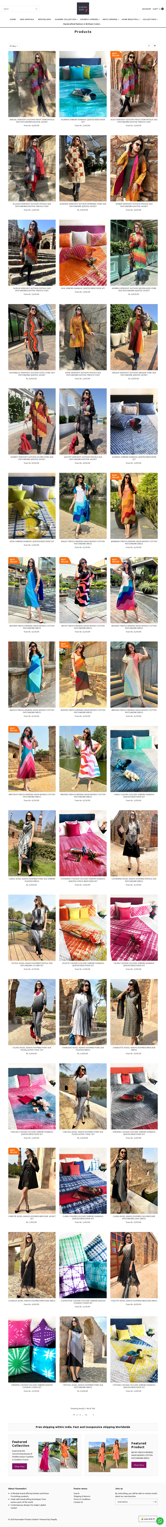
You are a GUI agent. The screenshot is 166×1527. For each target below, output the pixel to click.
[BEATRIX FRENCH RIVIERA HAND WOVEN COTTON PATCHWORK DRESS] (32, 590)
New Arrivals (27, 19)
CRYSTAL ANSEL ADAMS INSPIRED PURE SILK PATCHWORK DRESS (83, 1386)
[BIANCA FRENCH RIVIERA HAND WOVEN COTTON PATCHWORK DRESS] (32, 674)
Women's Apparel (89, 19)
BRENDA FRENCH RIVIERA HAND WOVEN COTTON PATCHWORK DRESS (134, 711)
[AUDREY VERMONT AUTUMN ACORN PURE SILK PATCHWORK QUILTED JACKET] (32, 421)
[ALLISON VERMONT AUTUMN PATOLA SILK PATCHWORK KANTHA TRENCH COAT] (32, 168)
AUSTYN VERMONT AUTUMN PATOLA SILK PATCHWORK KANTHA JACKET (83, 458)
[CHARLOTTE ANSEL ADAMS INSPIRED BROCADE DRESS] (134, 1012)
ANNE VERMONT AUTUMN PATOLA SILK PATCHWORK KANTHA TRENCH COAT (83, 373)
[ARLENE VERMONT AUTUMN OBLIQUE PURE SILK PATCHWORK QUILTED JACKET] (134, 337)
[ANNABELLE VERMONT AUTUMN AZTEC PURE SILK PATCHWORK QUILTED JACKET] (32, 337)
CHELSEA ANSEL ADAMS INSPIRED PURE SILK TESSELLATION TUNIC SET (83, 1133)
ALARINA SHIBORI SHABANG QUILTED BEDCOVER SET (83, 120)
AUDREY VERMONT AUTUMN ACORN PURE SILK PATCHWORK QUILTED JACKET (31, 458)
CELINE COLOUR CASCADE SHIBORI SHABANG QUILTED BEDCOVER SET (134, 964)
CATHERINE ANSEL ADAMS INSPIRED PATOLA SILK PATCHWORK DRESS (134, 879)
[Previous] (4, 25)
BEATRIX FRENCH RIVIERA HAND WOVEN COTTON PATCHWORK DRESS (31, 626)
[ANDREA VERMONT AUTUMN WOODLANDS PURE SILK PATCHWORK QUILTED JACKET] (134, 253)
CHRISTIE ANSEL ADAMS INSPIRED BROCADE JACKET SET (32, 1217)
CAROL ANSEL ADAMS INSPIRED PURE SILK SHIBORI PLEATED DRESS (32, 879)
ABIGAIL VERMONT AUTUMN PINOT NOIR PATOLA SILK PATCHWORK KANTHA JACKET (32, 120)
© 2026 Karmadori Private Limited (23, 1519)
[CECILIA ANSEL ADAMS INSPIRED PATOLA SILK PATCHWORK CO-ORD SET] (32, 928)
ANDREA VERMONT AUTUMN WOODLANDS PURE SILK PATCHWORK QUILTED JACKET (134, 289)
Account (146, 9)
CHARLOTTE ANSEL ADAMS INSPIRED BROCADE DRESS (134, 1048)
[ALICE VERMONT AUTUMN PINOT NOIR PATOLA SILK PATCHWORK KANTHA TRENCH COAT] (134, 84)
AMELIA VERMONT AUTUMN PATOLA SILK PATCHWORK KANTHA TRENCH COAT (32, 289)
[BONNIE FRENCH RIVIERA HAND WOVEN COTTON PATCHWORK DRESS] (83, 674)
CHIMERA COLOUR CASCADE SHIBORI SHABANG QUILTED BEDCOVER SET (134, 1133)
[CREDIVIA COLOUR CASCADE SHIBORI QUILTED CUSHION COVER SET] (32, 1349)
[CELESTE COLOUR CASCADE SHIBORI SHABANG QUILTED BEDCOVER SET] (83, 928)
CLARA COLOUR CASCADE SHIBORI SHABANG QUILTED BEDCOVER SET (83, 1217)
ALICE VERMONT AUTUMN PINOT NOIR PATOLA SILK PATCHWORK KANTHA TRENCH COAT (134, 120)
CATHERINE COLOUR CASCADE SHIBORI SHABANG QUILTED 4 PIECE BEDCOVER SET (83, 879)
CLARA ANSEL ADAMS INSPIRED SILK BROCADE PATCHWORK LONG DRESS (134, 1217)
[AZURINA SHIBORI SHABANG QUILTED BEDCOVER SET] (134, 421)
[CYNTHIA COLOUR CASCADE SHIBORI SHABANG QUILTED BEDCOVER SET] (134, 1349)
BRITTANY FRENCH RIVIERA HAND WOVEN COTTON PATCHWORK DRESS (32, 795)
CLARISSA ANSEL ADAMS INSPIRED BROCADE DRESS (31, 1300)
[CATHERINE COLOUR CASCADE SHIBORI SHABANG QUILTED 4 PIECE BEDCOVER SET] (83, 843)
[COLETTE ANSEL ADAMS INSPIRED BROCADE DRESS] (134, 1265)
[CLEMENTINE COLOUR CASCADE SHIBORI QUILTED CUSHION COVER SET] (83, 1265)
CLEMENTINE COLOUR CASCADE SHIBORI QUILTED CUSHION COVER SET (83, 1301)
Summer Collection (65, 19)
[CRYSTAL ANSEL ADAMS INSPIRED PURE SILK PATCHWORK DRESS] (83, 1349)
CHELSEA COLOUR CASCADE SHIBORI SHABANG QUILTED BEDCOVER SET (32, 1133)
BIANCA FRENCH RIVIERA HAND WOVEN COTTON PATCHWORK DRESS (32, 711)
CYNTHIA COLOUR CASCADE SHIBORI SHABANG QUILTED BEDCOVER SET (134, 1386)
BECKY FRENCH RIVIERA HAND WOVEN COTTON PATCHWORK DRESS (83, 626)
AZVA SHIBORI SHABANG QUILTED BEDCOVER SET (32, 541)
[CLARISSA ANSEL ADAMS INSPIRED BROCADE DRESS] (32, 1265)
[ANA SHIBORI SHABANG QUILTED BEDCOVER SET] (83, 253)
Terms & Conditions (82, 1499)
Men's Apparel (110, 19)
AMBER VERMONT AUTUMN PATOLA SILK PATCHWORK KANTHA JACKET (134, 204)
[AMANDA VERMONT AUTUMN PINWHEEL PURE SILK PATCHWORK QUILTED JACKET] (83, 168)
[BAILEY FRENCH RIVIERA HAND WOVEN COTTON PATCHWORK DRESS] (83, 506)
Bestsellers (44, 19)
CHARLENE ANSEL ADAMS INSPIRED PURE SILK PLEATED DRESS (83, 1048)
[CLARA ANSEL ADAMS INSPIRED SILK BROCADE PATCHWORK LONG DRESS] (134, 1181)
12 (86, 1414)
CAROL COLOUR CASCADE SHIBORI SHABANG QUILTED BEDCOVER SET (134, 795)
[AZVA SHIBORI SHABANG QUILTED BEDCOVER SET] (32, 506)
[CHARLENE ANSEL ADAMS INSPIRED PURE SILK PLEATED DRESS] (83, 1012)
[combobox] (21, 9)
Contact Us (78, 1502)
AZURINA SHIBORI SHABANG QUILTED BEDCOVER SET (134, 458)
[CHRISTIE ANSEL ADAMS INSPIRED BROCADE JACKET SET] (32, 1181)
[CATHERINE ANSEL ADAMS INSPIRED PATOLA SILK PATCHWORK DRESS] (134, 843)
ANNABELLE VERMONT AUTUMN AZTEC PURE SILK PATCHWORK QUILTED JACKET (32, 373)
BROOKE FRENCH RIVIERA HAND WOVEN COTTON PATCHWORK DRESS (83, 795)
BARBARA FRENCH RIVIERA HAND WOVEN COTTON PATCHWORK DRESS (134, 542)
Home (13, 19)
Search (76, 1493)
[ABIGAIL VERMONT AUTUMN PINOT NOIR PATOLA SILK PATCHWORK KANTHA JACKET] (32, 84)
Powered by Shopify (48, 1519)
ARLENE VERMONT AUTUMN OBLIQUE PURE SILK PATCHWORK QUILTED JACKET (134, 373)
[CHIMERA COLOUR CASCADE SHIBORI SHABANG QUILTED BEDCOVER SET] (134, 1096)
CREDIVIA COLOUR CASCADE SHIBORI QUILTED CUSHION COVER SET (32, 1386)
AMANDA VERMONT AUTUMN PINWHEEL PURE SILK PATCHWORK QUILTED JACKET (83, 204)
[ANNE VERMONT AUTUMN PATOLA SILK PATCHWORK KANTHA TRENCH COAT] (83, 337)
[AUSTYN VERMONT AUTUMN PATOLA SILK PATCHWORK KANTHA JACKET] (83, 421)
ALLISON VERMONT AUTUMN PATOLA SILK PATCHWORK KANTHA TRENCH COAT (32, 204)
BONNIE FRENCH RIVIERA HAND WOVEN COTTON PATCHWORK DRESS (83, 711)
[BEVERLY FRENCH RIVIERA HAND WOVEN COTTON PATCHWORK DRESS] (134, 590)
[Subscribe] (155, 1502)
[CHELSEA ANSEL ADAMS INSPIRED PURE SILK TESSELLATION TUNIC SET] (83, 1096)
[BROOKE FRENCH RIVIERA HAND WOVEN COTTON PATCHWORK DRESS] (83, 759)
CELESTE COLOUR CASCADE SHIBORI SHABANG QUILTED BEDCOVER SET (83, 964)
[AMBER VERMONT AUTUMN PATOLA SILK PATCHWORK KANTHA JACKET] (134, 168)
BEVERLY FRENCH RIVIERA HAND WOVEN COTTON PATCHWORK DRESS (134, 626)
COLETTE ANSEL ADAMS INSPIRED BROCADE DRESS (134, 1300)
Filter (14, 46)
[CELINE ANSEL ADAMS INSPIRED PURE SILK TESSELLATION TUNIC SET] (32, 1012)
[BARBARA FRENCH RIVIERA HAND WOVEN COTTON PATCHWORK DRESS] (134, 506)
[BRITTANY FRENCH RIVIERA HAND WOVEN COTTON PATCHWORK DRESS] (32, 759)
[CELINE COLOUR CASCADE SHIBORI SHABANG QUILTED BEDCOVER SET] (134, 928)
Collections (149, 19)
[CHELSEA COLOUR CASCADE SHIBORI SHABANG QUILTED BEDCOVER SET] (32, 1096)
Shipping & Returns (82, 1496)
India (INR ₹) (149, 1519)
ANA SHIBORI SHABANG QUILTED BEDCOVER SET (83, 288)
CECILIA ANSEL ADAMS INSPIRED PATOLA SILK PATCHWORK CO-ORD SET (32, 964)
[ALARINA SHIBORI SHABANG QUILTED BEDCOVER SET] (83, 84)
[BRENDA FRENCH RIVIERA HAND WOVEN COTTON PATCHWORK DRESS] (134, 674)
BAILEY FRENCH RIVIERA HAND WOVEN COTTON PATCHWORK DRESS (83, 542)
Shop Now (20, 1466)
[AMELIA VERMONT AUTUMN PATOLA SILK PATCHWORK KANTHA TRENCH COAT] (32, 253)
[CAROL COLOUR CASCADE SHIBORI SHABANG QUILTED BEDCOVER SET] (134, 759)
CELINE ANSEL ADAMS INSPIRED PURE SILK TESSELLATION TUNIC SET (32, 1048)
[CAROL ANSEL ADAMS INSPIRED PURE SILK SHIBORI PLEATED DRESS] (32, 843)
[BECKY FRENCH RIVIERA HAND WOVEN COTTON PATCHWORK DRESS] (83, 590)
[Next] (161, 25)
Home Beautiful (130, 19)
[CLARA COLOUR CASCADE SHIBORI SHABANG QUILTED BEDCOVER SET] (83, 1181)
